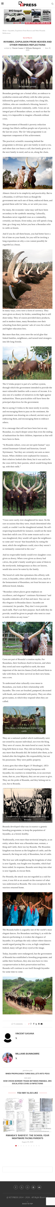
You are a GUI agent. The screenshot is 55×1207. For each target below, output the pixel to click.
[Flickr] (33, 1187)
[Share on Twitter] (36, 1024)
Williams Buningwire (33, 48)
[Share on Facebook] (33, 1024)
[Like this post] (31, 1024)
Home (5, 31)
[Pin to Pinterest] (39, 1024)
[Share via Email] (41, 1024)
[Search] (52, 4)
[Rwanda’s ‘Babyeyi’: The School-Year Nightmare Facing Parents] (27, 1115)
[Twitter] (22, 1187)
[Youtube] (39, 1187)
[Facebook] (16, 1187)
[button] (5, 1122)
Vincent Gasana (17, 48)
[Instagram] (27, 1187)
